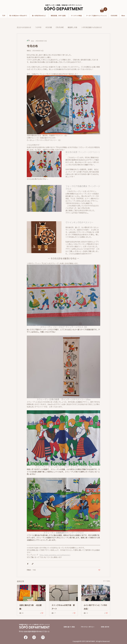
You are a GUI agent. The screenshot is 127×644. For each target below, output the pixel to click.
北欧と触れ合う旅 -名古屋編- (30, 607)
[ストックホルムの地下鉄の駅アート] (63, 593)
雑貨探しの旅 (72, 27)
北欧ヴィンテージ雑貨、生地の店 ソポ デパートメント (63, 5)
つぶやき (38, 27)
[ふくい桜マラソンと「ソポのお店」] (95, 593)
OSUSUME (60, 27)
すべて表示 (106, 581)
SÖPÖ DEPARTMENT (63, 9)
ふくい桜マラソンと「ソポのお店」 (95, 607)
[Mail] (43, 637)
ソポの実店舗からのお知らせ (91, 27)
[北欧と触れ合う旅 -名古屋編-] (31, 593)
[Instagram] (34, 637)
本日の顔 (48, 27)
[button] (103, 9)
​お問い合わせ (105, 627)
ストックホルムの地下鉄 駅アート (63, 607)
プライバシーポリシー (87, 627)
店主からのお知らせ (24, 27)
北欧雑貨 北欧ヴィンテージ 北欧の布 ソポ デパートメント (34, 624)
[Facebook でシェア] (28, 564)
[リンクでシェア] (33, 564)
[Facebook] (25, 637)
